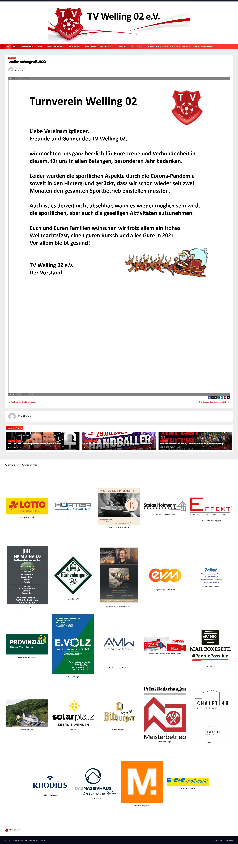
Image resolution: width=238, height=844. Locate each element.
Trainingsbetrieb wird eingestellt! (213, 402)
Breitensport (74, 47)
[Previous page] (10, 78)
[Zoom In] (26, 78)
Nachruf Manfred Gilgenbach (23, 402)
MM (22, 447)
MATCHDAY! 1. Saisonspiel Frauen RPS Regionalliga (34, 443)
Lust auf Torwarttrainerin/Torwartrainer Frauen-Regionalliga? (192, 443)
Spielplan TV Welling (55, 47)
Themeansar (41, 840)
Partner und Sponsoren (203, 47)
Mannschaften (27, 47)
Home (15, 47)
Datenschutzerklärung (226, 840)
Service (140, 47)
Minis (40, 47)
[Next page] (13, 78)
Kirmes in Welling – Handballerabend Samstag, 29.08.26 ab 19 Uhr (118, 443)
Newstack (32, 840)
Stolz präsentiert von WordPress (14, 840)
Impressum (215, 840)
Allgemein (12, 57)
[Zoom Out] (23, 78)
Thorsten (21, 68)
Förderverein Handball (124, 47)
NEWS (18, 441)
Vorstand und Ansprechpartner (98, 47)
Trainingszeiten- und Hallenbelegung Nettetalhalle (169, 47)
